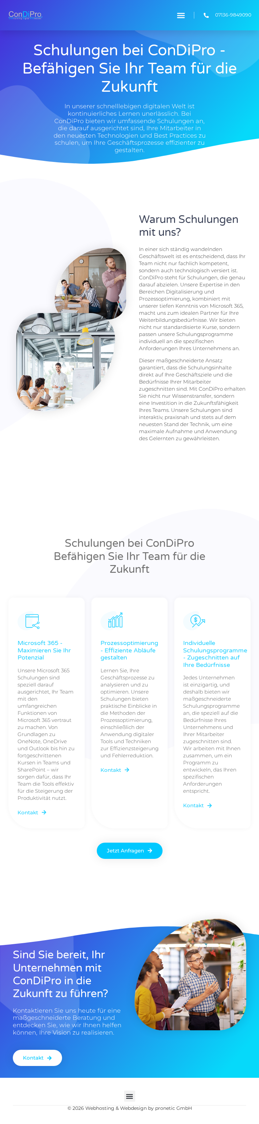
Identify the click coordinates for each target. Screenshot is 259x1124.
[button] (180, 15)
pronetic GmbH (173, 1108)
